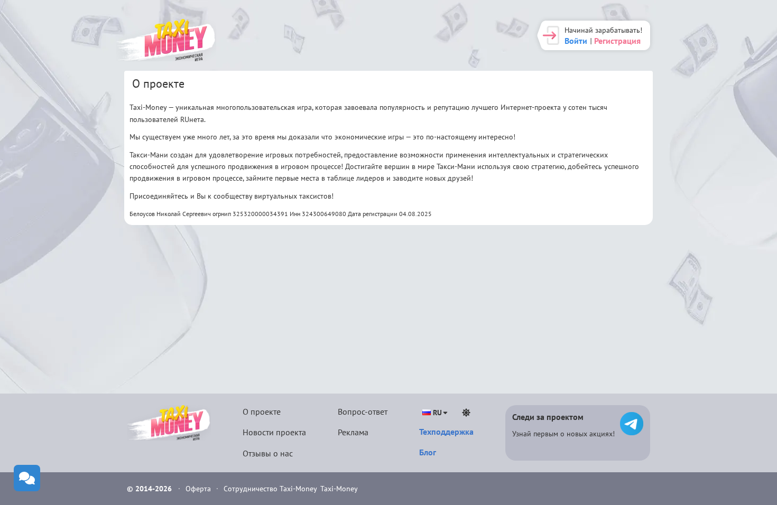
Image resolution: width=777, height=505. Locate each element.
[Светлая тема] (466, 412)
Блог (427, 452)
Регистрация (617, 40)
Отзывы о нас (268, 453)
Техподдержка (446, 431)
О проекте (262, 411)
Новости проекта (274, 432)
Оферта (199, 488)
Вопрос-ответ (362, 411)
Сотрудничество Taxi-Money (270, 488)
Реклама (353, 432)
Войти (576, 40)
